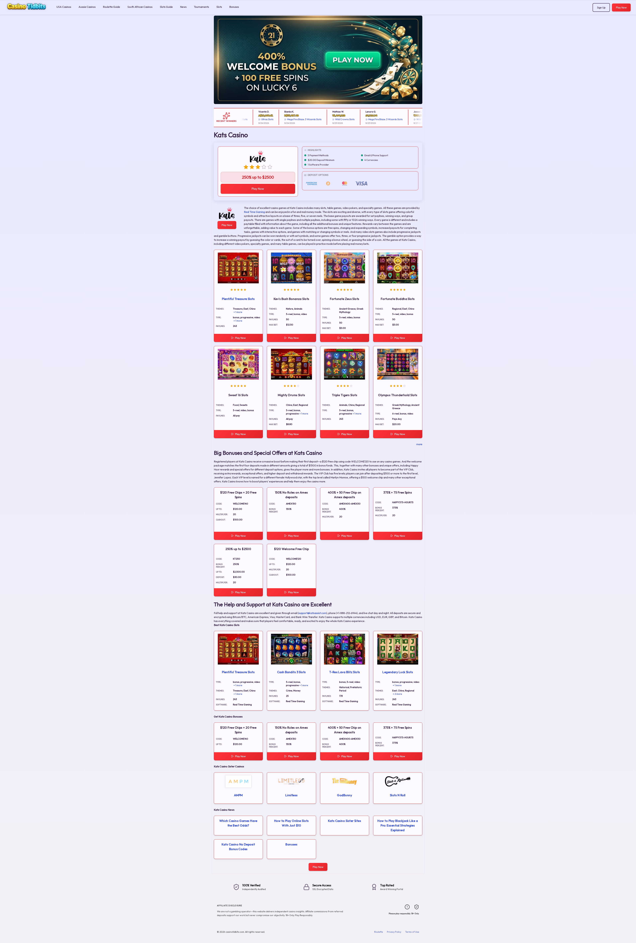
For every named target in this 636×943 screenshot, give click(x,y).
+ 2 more (397, 693)
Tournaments (201, 6)
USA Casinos (63, 6)
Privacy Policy (394, 931)
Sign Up (601, 7)
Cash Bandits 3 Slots (291, 672)
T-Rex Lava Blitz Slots (344, 672)
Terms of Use (412, 931)
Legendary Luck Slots (397, 672)
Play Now (621, 7)
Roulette (378, 931)
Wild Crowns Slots (323, 119)
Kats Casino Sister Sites (344, 821)
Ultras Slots (245, 119)
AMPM (238, 795)
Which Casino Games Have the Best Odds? (238, 823)
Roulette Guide (111, 6)
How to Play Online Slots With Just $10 (291, 823)
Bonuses (234, 6)
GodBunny (344, 795)
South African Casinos (139, 6)
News (183, 6)
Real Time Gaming (254, 212)
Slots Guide (166, 6)
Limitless (291, 795)
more (419, 444)
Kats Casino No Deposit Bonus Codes (238, 846)
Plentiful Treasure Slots (238, 299)
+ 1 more (238, 312)
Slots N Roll (397, 795)
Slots (219, 6)
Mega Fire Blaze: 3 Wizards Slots (282, 119)
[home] (27, 12)
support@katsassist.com (312, 613)
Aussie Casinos (87, 6)
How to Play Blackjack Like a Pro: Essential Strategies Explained (397, 825)
